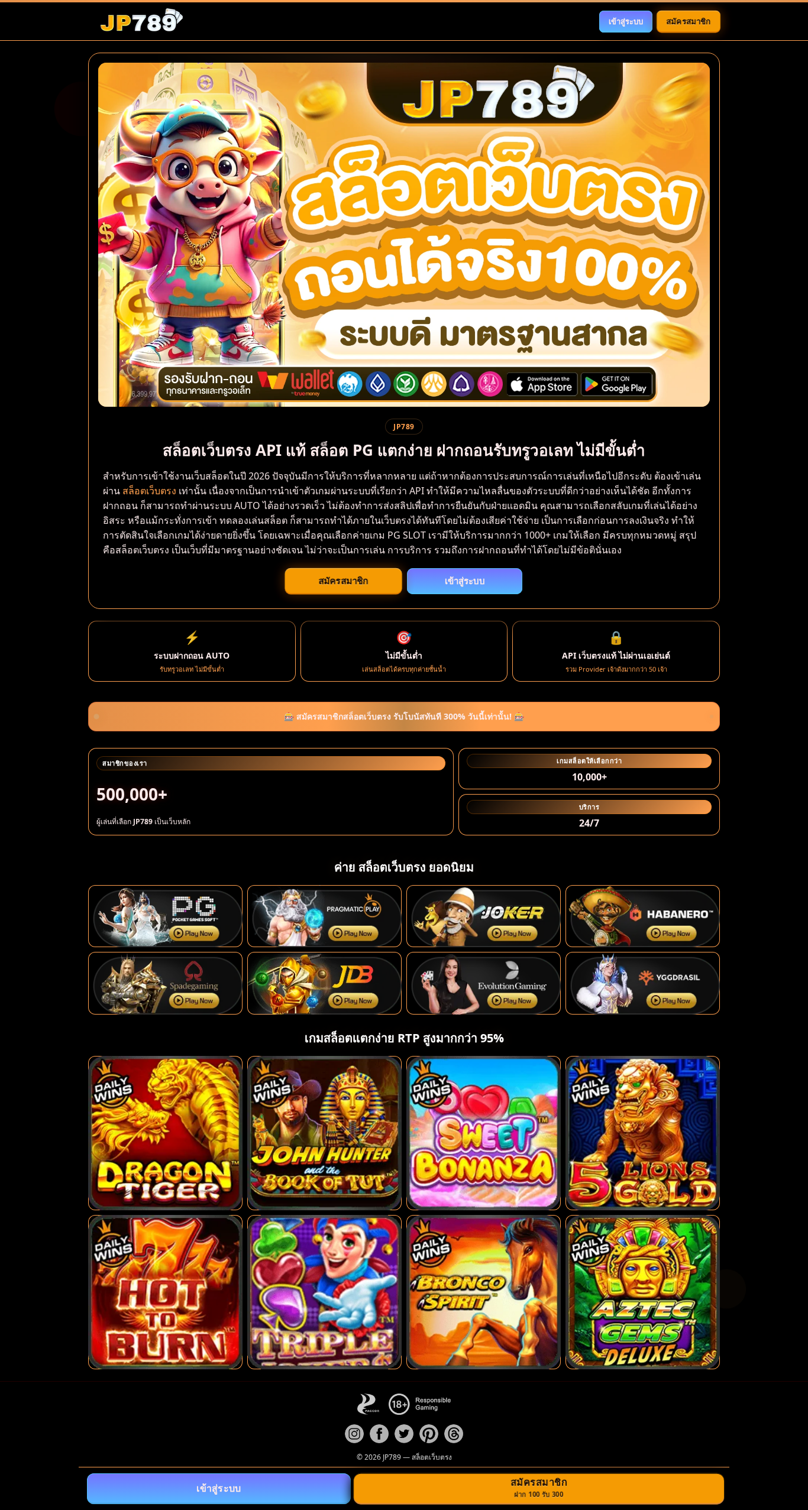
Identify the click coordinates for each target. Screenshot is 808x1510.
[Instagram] (354, 1433)
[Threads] (453, 1433)
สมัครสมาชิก (688, 20)
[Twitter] (404, 1433)
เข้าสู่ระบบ (626, 21)
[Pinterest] (428, 1433)
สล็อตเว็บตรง (149, 490)
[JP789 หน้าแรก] (141, 21)
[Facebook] (379, 1433)
